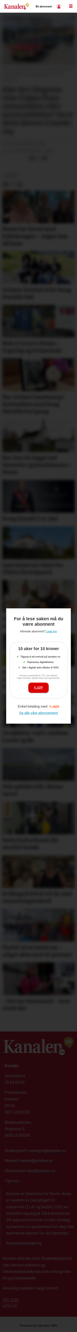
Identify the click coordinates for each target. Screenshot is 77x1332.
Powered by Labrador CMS (38, 1325)
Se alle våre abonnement (38, 713)
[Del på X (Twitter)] (38, 158)
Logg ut (9, 1304)
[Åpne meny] (71, 6)
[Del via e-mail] (45, 158)
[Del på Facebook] (32, 158)
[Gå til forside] (16, 6)
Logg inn (59, 6)
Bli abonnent (44, 6)
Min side (10, 1299)
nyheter (10, 175)
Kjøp (38, 687)
